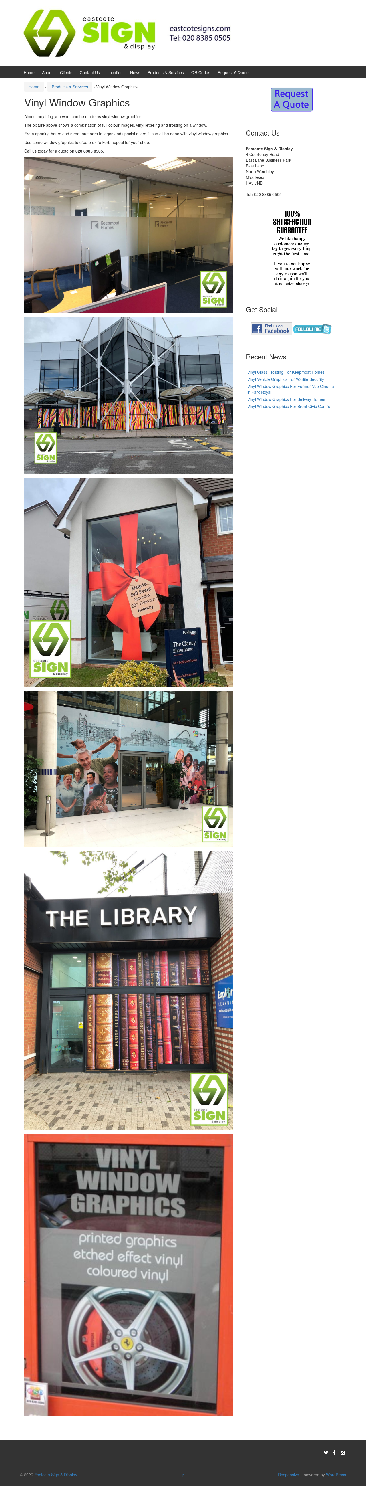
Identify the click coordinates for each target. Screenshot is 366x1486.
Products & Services (166, 72)
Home (29, 72)
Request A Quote (233, 72)
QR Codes (200, 72)
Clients (66, 72)
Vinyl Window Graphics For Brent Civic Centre (288, 406)
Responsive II (290, 1474)
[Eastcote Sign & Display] (127, 32)
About (47, 72)
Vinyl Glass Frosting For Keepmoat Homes (286, 372)
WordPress (336, 1474)
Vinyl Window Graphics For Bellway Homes (286, 399)
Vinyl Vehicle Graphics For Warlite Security (285, 379)
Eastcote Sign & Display (55, 1474)
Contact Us (90, 72)
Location (115, 72)
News (135, 72)
